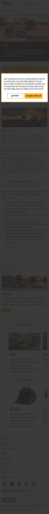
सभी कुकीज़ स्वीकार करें (33, 96)
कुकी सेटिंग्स (15, 96)
